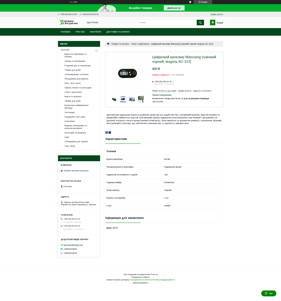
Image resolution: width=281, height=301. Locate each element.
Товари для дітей (72, 70)
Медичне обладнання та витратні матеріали (76, 126)
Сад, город (70, 146)
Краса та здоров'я (73, 96)
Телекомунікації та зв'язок (76, 74)
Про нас (80, 32)
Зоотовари (69, 112)
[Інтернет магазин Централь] (70, 24)
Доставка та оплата (118, 32)
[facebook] (106, 133)
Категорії (65, 50)
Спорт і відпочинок (140, 44)
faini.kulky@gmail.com (73, 245)
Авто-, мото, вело (73, 83)
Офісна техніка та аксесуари (78, 88)
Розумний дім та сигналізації (78, 65)
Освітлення (70, 121)
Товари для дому (73, 101)
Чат (271, 293)
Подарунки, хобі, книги (75, 117)
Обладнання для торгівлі (76, 141)
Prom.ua (154, 275)
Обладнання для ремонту (76, 79)
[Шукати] (200, 22)
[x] (110, 133)
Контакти (95, 32)
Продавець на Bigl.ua (140, 277)
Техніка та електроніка (75, 61)
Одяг (67, 137)
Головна (65, 32)
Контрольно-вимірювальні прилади (76, 106)
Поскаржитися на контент (140, 280)
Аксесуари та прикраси (75, 133)
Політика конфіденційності (164, 280)
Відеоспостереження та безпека (75, 55)
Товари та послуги (120, 44)
